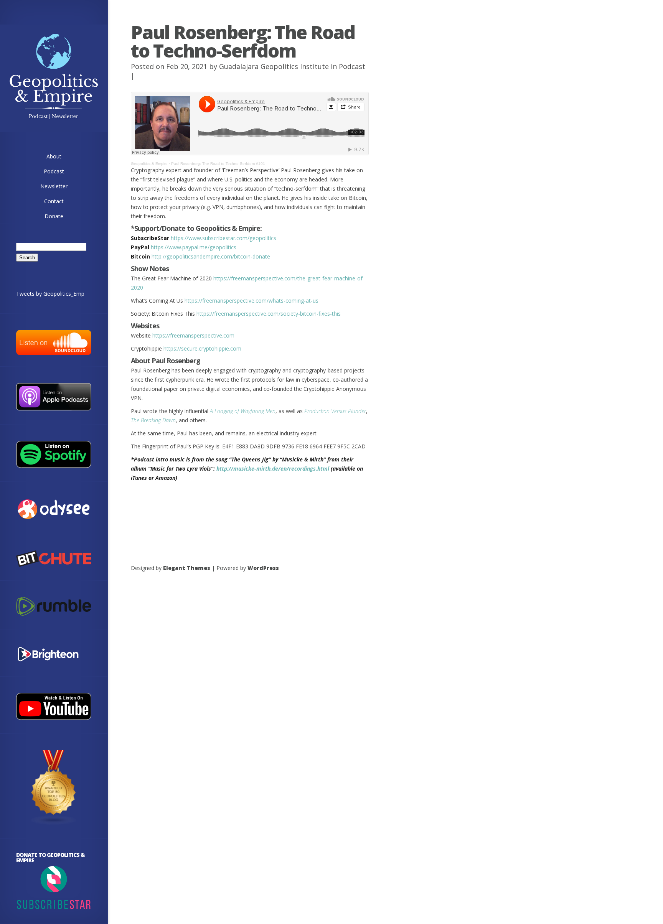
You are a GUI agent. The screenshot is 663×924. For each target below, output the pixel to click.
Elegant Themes (186, 568)
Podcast (352, 66)
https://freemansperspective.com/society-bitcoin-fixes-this (268, 313)
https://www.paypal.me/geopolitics (193, 247)
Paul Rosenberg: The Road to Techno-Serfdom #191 (218, 163)
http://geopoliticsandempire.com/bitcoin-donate (211, 256)
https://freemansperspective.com (193, 335)
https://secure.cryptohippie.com (202, 348)
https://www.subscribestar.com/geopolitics (223, 238)
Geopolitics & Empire (149, 163)
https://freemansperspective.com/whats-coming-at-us (251, 300)
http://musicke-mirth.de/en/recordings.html (272, 468)
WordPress (263, 568)
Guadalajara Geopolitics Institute (274, 66)
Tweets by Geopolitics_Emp (50, 293)
